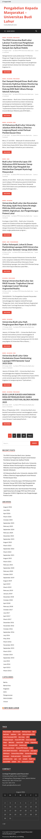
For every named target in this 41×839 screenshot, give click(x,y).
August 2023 (7, 542)
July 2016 (6, 635)
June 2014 (6, 664)
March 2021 (7, 561)
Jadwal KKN (19, 742)
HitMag (21, 836)
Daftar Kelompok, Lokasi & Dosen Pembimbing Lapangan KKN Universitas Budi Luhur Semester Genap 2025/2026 (20, 247)
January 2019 (7, 593)
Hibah (5, 742)
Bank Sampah (16, 731)
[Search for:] (20, 443)
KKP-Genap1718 (24, 750)
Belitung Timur (26, 731)
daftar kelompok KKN (29, 734)
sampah (25, 759)
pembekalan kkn (7, 759)
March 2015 (7, 651)
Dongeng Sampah (8, 740)
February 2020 (8, 571)
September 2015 (8, 648)
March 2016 (7, 642)
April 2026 (6, 513)
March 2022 (7, 552)
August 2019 (7, 581)
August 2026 (7, 507)
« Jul (3, 824)
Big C (34, 731)
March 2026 (7, 516)
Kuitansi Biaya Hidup (17, 753)
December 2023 (8, 536)
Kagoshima (34, 742)
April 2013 (6, 667)
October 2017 (8, 609)
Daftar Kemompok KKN (10, 737)
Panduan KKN (26, 756)
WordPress (13, 836)
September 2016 (8, 632)
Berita (4, 37)
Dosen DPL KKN (19, 740)
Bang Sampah (7, 731)
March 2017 (7, 619)
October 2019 (8, 574)
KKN (14, 122)
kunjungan (6, 756)
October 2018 (8, 600)
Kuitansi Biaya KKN (30, 753)
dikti (27, 737)
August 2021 (7, 558)
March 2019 (7, 587)
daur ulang (21, 737)
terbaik (14, 761)
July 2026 (6, 510)
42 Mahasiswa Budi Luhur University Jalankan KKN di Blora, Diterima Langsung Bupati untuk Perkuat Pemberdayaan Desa (20, 475)
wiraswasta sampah (27, 761)
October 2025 (8, 520)
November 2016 (8, 626)
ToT (19, 761)
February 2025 (8, 526)
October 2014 (8, 654)
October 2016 (8, 629)
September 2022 (8, 549)
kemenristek (22, 745)
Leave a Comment (7, 329)
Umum (5, 701)
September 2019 (8, 577)
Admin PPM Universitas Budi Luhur (24, 50)
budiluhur (13, 734)
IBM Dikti (11, 742)
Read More (6, 71)
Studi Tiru (32, 759)
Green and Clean (30, 740)
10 (24, 436)
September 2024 (8, 529)
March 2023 (7, 545)
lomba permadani (16, 756)
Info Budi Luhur (11, 708)
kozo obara (34, 750)
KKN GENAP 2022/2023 (10, 750)
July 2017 (6, 613)
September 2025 (8, 523)
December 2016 (8, 622)
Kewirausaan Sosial (8, 748)
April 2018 (6, 603)
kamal (5, 745)
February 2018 (8, 606)
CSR (19, 734)
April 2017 (6, 616)
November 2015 (8, 645)
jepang (27, 742)
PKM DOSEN (16, 37)
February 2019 (8, 590)
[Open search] (36, 31)
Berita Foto (7, 685)
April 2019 (6, 584)
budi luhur (6, 734)
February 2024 (8, 533)
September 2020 (8, 568)
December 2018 (8, 597)
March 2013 (7, 670)
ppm (15, 759)
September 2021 (8, 555)
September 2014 (8, 658)
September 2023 (8, 539)
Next (30, 436)
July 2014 (6, 661)
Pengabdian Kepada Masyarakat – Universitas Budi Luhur (21, 15)
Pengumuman (14, 242)
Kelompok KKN (13, 745)
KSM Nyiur (6, 753)
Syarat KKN (6, 761)
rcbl (20, 759)
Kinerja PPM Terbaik (22, 748)
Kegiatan (9, 37)
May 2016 (6, 638)
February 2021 (8, 565)
